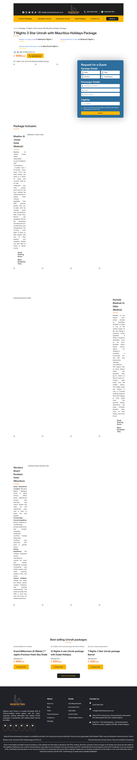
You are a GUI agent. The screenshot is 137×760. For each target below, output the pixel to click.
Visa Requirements (74, 703)
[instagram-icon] (26, 12)
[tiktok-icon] (35, 12)
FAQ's (49, 710)
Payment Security (94, 740)
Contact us (51, 718)
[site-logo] (17, 700)
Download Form (73, 707)
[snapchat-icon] (33, 727)
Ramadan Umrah (44, 19)
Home (16, 28)
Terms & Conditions (119, 740)
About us (50, 703)
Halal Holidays (80, 19)
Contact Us (95, 19)
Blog (48, 707)
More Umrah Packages (69, 675)
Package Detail (21, 667)
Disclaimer (130, 740)
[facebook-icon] (23, 12)
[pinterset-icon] (32, 12)
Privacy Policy (106, 740)
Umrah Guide (72, 714)
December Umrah (63, 19)
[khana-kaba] (23, 646)
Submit (100, 113)
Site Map (50, 721)
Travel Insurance (52, 714)
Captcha (85, 100)
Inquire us (112, 18)
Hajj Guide (71, 710)
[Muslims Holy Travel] (73, 9)
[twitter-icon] (29, 12)
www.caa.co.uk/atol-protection (86, 751)
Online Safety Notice (75, 718)
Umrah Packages (25, 19)
